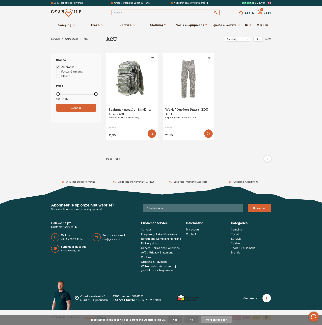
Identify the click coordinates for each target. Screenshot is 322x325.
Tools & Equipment (190, 25)
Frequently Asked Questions (159, 234)
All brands (67, 67)
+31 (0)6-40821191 (70, 250)
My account (193, 229)
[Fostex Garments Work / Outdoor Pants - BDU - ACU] (188, 79)
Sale (248, 25)
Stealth (65, 76)
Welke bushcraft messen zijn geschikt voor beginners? (159, 268)
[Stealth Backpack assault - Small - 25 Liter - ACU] (132, 79)
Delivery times (150, 243)
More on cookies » (216, 319)
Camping (64, 25)
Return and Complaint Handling (161, 238)
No (191, 319)
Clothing (156, 25)
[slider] (58, 94)
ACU (86, 39)
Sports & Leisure (224, 25)
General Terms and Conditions (160, 248)
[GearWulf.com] (71, 13)
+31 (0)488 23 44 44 (72, 239)
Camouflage (71, 39)
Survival (126, 25)
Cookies (146, 257)
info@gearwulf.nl (111, 239)
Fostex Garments (72, 71)
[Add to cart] (152, 133)
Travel (95, 25)
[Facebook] (266, 298)
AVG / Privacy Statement (157, 252)
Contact (146, 229)
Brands (235, 252)
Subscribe (259, 208)
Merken (262, 25)
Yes (175, 319)
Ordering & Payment (154, 261)
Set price (76, 107)
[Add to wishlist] (152, 58)
